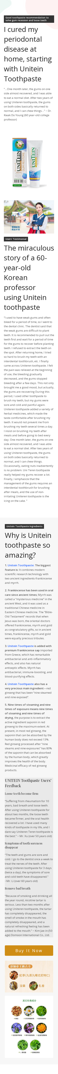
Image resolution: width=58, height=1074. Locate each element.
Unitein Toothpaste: (21, 565)
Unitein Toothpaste (21, 646)
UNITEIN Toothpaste (23, 780)
